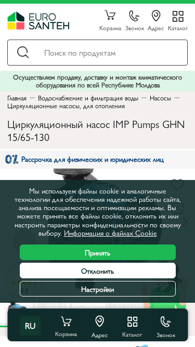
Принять (97, 252)
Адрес (156, 27)
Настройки (97, 289)
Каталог (178, 27)
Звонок (134, 27)
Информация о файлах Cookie (110, 232)
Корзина (110, 27)
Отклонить (97, 270)
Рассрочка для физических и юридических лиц (92, 158)
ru (30, 325)
